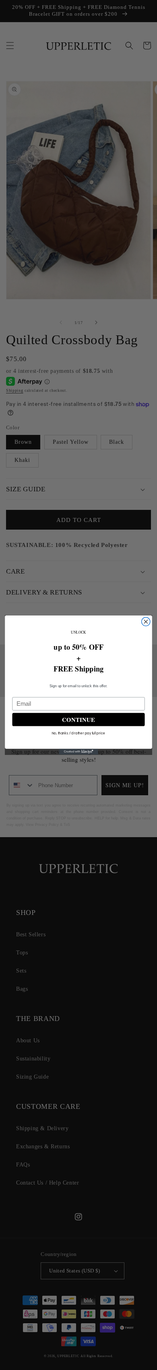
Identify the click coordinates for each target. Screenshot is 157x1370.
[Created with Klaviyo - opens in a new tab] (78, 752)
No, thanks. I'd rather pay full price (78, 733)
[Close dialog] (146, 621)
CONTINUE (78, 719)
